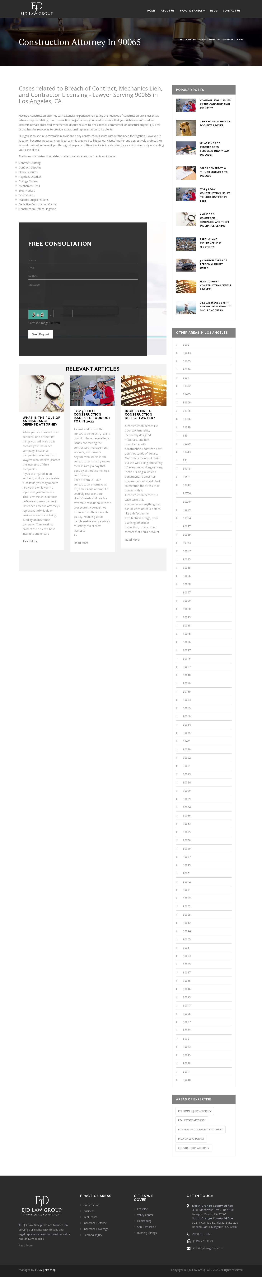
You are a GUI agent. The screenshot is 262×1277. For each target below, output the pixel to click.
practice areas (191, 10)
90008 (187, 914)
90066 (187, 840)
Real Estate (90, 1217)
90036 (187, 815)
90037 (187, 972)
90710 (187, 691)
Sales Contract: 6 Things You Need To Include (214, 172)
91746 (187, 410)
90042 (187, 881)
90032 (187, 1030)
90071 (187, 377)
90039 (187, 799)
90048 (187, 634)
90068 (187, 584)
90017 (187, 650)
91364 (187, 518)
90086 (187, 576)
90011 (187, 947)
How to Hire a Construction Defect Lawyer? (216, 285)
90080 (187, 609)
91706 (187, 419)
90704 (187, 493)
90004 (187, 807)
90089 (187, 510)
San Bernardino (146, 1226)
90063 (187, 824)
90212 (187, 485)
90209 (187, 444)
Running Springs (147, 1232)
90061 (187, 873)
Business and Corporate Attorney (200, 1129)
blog (214, 10)
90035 (187, 708)
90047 (187, 1005)
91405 (187, 394)
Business (89, 1211)
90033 (187, 1047)
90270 (187, 501)
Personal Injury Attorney (194, 1111)
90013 (187, 617)
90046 (187, 658)
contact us (232, 10)
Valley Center (145, 1214)
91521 (187, 477)
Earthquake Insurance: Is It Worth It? (211, 243)
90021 (187, 344)
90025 (187, 832)
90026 (187, 642)
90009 (187, 600)
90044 (187, 931)
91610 (187, 427)
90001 (187, 1038)
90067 (187, 551)
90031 (187, 766)
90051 (187, 890)
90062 (187, 898)
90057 (187, 592)
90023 (187, 774)
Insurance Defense (95, 1223)
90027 (187, 667)
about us (168, 10)
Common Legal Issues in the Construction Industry (215, 104)
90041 (187, 1071)
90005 (187, 939)
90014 (187, 353)
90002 (187, 906)
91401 (187, 741)
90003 (187, 956)
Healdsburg (144, 1220)
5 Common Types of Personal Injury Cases (213, 264)
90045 (187, 733)
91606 (187, 402)
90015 (187, 1055)
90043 (187, 997)
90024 (187, 782)
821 (185, 460)
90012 (187, 923)
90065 (187, 567)
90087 (187, 857)
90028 (187, 1063)
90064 (187, 724)
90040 (187, 716)
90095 (187, 559)
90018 (187, 1080)
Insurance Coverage (95, 1229)
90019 (187, 865)
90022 (187, 757)
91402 (187, 386)
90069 (187, 534)
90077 (187, 526)
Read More (30, 541)
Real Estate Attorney (191, 1120)
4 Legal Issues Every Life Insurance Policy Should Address (215, 306)
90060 (187, 848)
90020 (187, 749)
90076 (187, 369)
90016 (187, 989)
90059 (187, 964)
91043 (187, 468)
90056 (187, 980)
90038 (187, 625)
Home (151, 10)
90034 (187, 700)
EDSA (38, 1270)
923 (185, 435)
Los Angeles (225, 39)
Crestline (142, 1209)
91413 (187, 452)
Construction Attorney (200, 39)
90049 (187, 683)
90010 (187, 675)
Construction (91, 1205)
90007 (187, 1022)
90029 (187, 790)
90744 (187, 543)
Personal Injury (92, 1234)
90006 (187, 1014)
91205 (187, 361)
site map (50, 1270)
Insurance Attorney (191, 1138)
